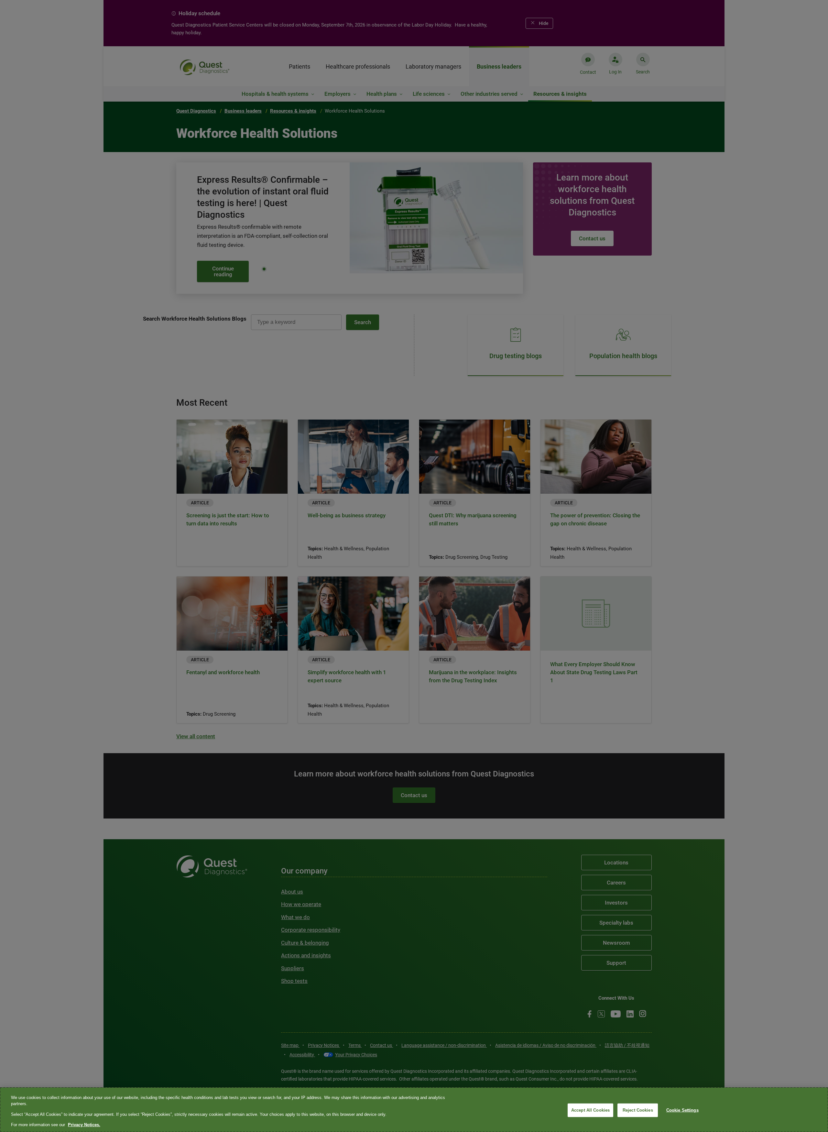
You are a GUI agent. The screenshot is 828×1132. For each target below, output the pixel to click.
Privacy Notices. (84, 1124)
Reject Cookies (638, 1110)
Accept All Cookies (590, 1110)
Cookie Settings (682, 1110)
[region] (414, 1109)
